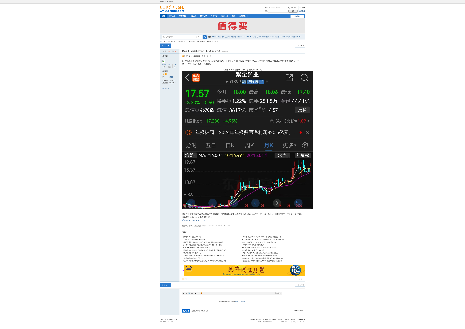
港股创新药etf (256, 37)
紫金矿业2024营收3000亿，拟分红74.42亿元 (203, 41)
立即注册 (302, 11)
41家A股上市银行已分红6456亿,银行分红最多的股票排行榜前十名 (204, 255)
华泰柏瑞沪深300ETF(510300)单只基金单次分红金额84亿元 (262, 237)
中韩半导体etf (287, 37)
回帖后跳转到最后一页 (200, 311)
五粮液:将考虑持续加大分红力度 (193, 258)
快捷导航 (297, 16)
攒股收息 (233, 37)
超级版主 (165, 71)
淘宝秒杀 (242, 16)
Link (192, 293)
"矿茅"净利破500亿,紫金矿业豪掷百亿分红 (196, 247)
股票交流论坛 (182, 41)
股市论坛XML (267, 319)
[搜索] (205, 37)
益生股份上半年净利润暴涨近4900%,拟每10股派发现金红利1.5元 (264, 261)
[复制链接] (224, 51)
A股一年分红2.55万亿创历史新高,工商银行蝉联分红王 (260, 253)
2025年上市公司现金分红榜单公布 (194, 239)
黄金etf (249, 37)
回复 (186, 279)
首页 (163, 16)
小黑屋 (293, 319)
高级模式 (278, 293)
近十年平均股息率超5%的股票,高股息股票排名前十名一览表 (202, 245)
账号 (266, 7)
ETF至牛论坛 (161, 41)
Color (186, 293)
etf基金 (214, 37)
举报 (300, 279)
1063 (164, 65)
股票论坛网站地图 (255, 319)
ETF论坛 (172, 16)
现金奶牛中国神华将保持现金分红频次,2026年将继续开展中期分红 (204, 261)
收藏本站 (170, 2)
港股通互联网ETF (276, 37)
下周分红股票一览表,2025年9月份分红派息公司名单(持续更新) (203, 242)
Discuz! (170, 319)
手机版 (287, 319)
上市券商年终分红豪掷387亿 (192, 237)
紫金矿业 (187, 220)
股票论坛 (182, 16)
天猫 (233, 16)
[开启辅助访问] (304, 2)
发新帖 (165, 46)
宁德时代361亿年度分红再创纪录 (254, 245)
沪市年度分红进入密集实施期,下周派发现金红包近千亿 (260, 255)
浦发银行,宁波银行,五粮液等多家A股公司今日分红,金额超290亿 (263, 258)
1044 (169, 65)
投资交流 (172, 41)
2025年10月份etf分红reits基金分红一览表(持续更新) (260, 242)
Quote (195, 293)
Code (198, 293)
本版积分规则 (298, 310)
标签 (274, 319)
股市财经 (203, 16)
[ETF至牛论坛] (172, 8)
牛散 (219, 37)
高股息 (227, 37)
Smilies (201, 293)
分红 (222, 37)
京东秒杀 (224, 16)
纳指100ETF (241, 37)
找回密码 (302, 7)
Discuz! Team (171, 321)
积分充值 (214, 16)
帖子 (197, 37)
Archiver (280, 319)
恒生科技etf (265, 37)
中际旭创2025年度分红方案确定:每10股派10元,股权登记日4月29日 (204, 250)
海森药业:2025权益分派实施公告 (253, 250)
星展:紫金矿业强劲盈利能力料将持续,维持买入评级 (259, 247)
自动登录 (293, 7)
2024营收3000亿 (196, 220)
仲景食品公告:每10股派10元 (192, 253)
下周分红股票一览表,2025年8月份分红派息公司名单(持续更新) (263, 239)
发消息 (167, 88)
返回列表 (301, 46)
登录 (236, 301)
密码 (266, 11)
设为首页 (163, 2)
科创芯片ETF (296, 37)
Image (189, 293)
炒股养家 (165, 56)
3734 (175, 65)
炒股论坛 (193, 16)
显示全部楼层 (206, 56)
